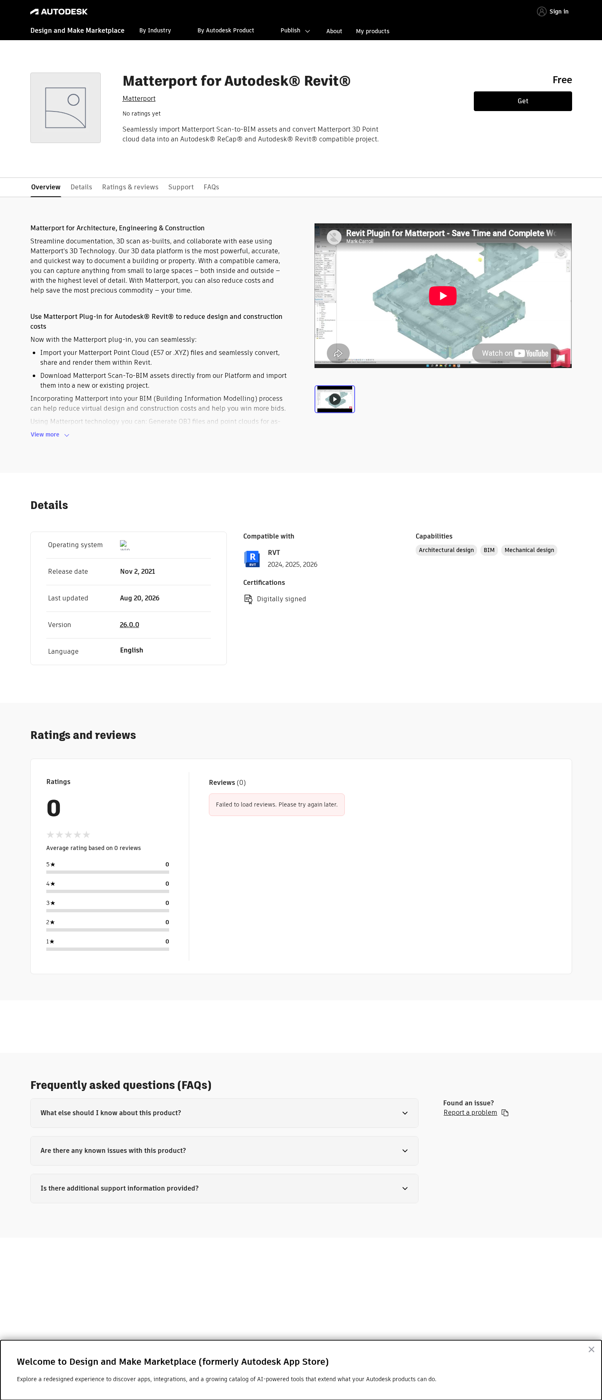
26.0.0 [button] (129, 625)
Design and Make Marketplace (77, 30)
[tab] (335, 402)
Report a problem (470, 1112)
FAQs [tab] (211, 187)
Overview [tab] (46, 187)
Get (523, 101)
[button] (225, 1113)
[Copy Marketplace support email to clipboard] (505, 1113)
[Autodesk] (59, 11)
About (334, 31)
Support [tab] (181, 187)
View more (45, 434)
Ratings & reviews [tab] (130, 187)
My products (372, 31)
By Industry (155, 30)
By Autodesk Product (225, 30)
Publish (290, 30)
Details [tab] (81, 187)
